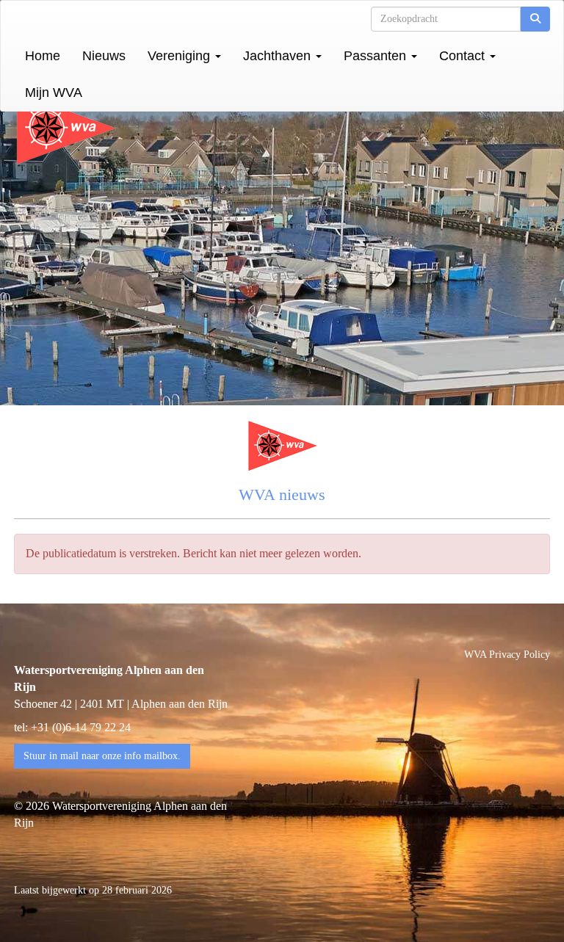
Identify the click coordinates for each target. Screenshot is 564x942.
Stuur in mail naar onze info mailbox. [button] (102, 755)
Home (42, 55)
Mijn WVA (53, 92)
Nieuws (104, 55)
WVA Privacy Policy (507, 654)
